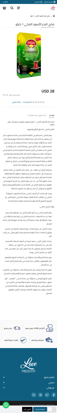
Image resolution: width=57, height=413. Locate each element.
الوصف (51, 115)
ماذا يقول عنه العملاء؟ (37, 115)
